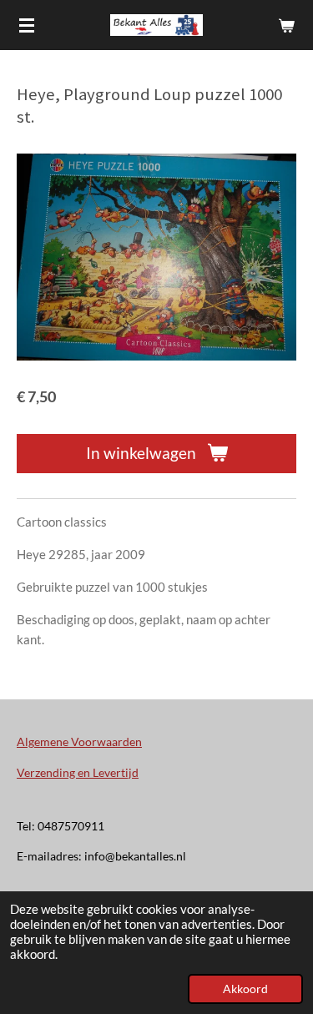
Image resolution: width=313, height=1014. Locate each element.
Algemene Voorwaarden (79, 741)
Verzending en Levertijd (78, 772)
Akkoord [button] (245, 989)
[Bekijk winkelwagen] (286, 25)
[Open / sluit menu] (26, 25)
